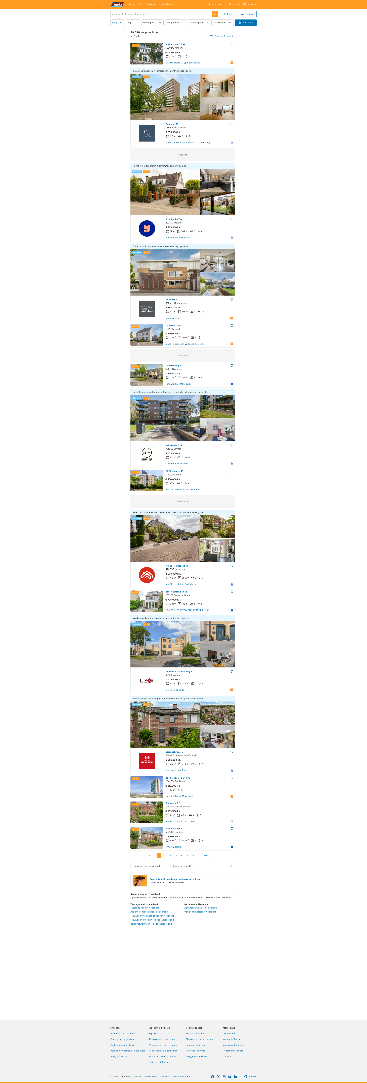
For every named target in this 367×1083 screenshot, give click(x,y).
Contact (227, 1056)
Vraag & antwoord (119, 1056)
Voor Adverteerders (233, 1045)
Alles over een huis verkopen (163, 1045)
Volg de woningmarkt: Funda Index (127, 1050)
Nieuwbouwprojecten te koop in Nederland (152, 919)
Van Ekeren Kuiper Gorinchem (181, 584)
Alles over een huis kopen (162, 1039)
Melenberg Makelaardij (177, 463)
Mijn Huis (153, 1033)
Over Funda (229, 1033)
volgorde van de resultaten (165, 866)
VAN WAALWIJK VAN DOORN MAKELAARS (187, 610)
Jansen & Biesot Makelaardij (179, 796)
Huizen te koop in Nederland (144, 907)
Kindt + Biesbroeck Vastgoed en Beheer (185, 344)
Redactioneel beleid (233, 1050)
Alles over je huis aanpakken (163, 1050)
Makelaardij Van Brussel (177, 770)
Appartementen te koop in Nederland (149, 911)
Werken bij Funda (231, 1039)
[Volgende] (215, 855)
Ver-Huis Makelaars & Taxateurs (181, 821)
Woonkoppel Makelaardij (178, 237)
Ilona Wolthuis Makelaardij (178, 383)
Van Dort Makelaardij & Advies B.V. (182, 489)
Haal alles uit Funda (158, 1062)
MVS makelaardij (173, 846)
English (253, 1076)
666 (206, 855)
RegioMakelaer (173, 318)
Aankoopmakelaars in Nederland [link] (200, 907)
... (199, 855)
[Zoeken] (215, 14)
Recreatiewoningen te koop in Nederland (151, 923)
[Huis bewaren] (232, 44)
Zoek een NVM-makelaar (122, 1045)
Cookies (164, 1076)
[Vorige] (150, 855)
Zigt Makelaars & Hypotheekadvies (182, 62)
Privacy (137, 1076)
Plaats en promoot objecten (199, 1039)
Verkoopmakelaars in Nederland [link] (200, 911)
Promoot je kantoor (195, 1045)
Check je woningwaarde (122, 1039)
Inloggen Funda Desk (196, 1056)
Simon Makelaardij (175, 689)
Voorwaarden (150, 1076)
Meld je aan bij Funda (196, 1033)
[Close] (230, 866)
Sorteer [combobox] (225, 36)
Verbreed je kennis (195, 1050)
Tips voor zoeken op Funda (162, 1056)
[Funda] (117, 4)
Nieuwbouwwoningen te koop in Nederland (152, 915)
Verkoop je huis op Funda (123, 1033)
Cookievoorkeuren (181, 1076)
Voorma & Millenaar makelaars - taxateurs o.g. (188, 142)
